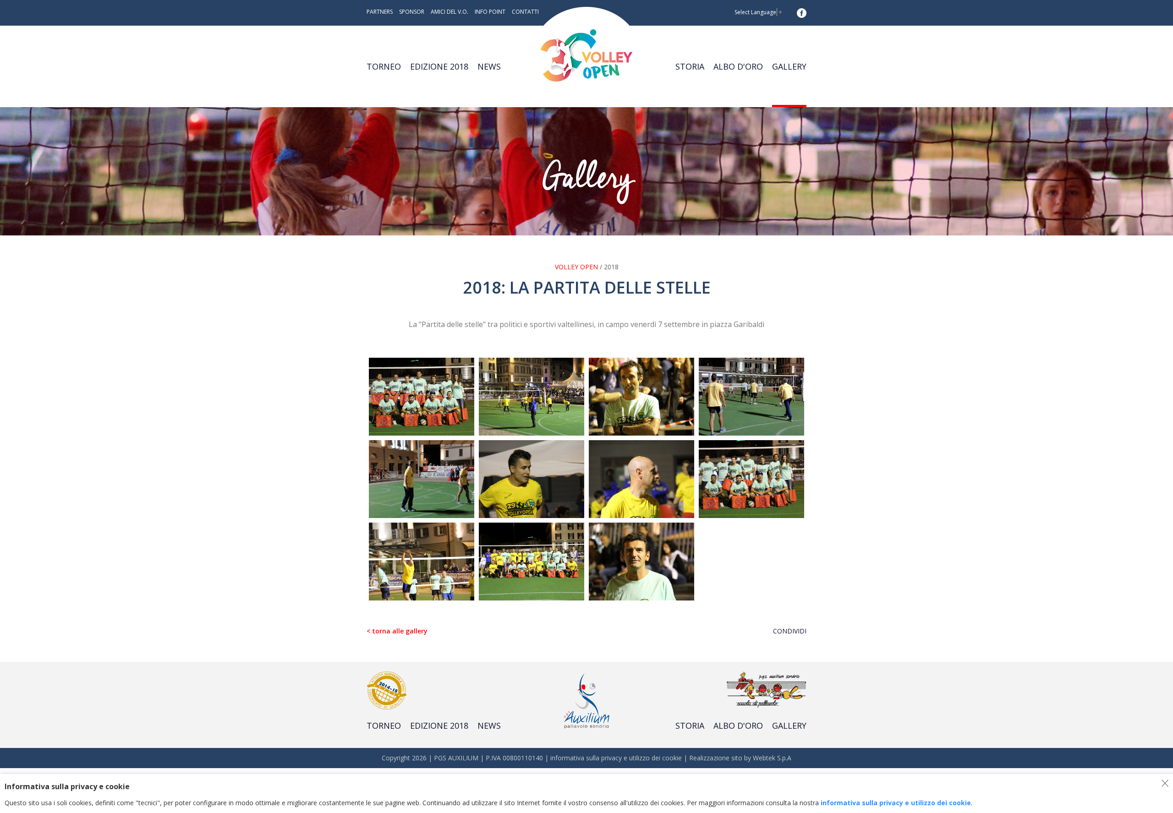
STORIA (689, 66)
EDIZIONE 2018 (439, 66)
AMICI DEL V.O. (449, 12)
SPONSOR (411, 12)
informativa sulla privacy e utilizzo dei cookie (616, 757)
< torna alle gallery (397, 631)
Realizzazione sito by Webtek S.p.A (740, 757)
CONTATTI (525, 12)
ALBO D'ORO (738, 66)
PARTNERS (380, 12)
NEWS (489, 66)
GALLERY (789, 66)
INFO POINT (490, 12)
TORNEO (384, 66)
